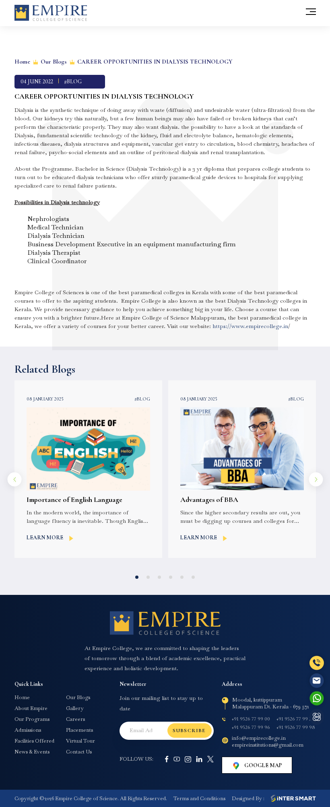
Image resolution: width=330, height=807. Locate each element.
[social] (166, 759)
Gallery (75, 708)
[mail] (316, 680)
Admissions (27, 730)
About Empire (30, 708)
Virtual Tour (80, 741)
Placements (79, 730)
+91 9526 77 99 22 (295, 719)
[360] (317, 717)
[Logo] (165, 623)
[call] (316, 663)
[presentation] (14, 480)
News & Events (32, 752)
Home (22, 62)
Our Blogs (54, 62)
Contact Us (79, 752)
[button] (136, 577)
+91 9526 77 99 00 (251, 719)
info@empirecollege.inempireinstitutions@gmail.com (267, 741)
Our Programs (32, 719)
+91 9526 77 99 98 (295, 727)
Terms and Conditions (199, 798)
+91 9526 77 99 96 (251, 727)
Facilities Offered (34, 741)
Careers (75, 719)
